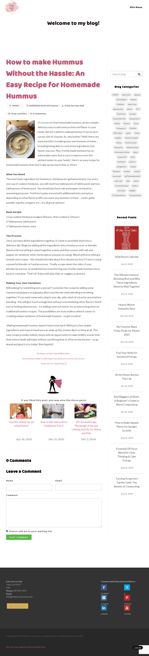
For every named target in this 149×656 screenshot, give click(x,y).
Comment (12, 495)
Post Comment (18, 537)
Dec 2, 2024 (88, 439)
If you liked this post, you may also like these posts (54, 400)
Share (15, 105)
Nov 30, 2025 (126, 316)
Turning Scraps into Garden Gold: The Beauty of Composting (126, 482)
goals (128, 133)
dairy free (132, 104)
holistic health (131, 138)
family (117, 123)
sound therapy (121, 185)
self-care (118, 181)
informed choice (122, 152)
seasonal (117, 176)
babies (133, 99)
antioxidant (121, 99)
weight (132, 190)
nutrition (21, 113)
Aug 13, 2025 (126, 437)
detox (129, 109)
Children (120, 104)
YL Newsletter (118, 195)
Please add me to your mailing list (30, 531)
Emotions (121, 114)
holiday (118, 138)
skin (128, 181)
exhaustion (134, 118)
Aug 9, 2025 (127, 493)
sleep (136, 181)
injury (135, 152)
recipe (133, 166)
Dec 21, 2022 (56, 439)
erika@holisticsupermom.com (19, 596)
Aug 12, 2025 (126, 467)
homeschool (130, 142)
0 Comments (39, 113)
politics (132, 162)
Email (58, 480)
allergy (137, 94)
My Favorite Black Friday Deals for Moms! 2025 (126, 330)
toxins (135, 185)
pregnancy (121, 166)
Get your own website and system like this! (26, 647)
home (118, 142)
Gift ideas (117, 133)
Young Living (135, 195)
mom (133, 157)
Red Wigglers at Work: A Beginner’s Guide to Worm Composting (127, 400)
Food (13, 113)
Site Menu (136, 7)
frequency (121, 128)
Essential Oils (119, 118)
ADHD (115, 94)
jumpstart (122, 157)
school (137, 171)
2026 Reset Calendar (127, 256)
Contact (19, 606)
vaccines (121, 190)
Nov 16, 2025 (126, 342)
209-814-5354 (19, 590)
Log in (137, 648)
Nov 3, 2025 (127, 364)
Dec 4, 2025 (127, 293)
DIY (138, 109)
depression (118, 109)
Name (9, 480)
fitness (127, 123)
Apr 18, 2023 (24, 439)
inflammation (132, 147)
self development (132, 176)
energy (132, 114)
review (127, 171)
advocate (126, 94)
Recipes (116, 171)
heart (137, 133)
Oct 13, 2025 (127, 411)
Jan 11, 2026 (127, 264)
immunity (119, 147)
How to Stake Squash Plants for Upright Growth (127, 426)
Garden (133, 128)
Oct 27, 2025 (127, 386)
